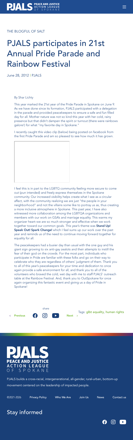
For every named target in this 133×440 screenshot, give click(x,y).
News (100, 397)
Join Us (83, 397)
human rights (115, 312)
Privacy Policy (38, 397)
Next (70, 316)
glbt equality (95, 312)
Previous (19, 316)
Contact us (119, 397)
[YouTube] (122, 422)
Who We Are (63, 397)
